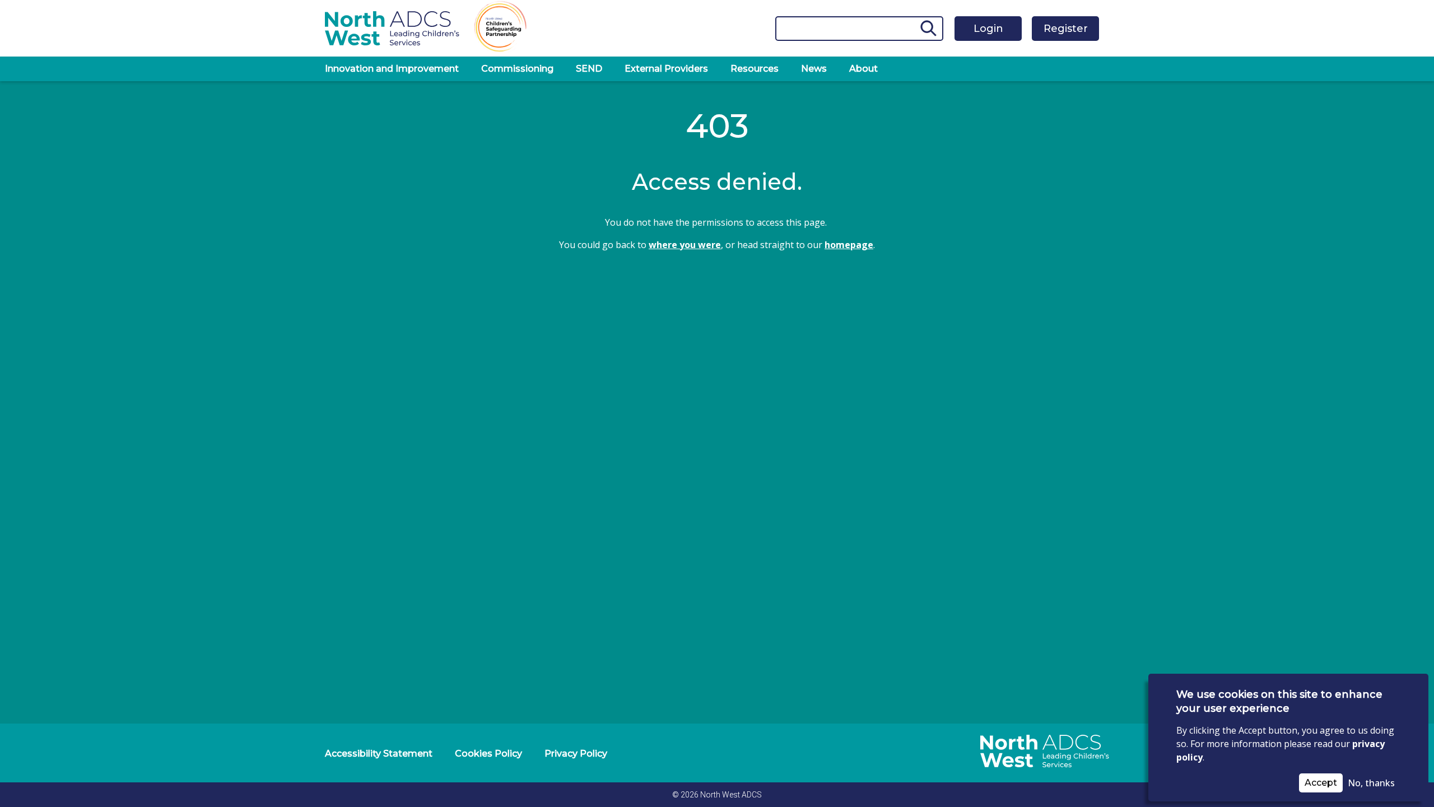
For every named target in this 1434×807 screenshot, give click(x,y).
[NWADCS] (1039, 775)
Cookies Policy (488, 753)
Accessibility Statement (378, 753)
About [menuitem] (863, 68)
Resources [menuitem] (754, 68)
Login (988, 28)
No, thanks (1371, 783)
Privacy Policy (575, 753)
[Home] (392, 28)
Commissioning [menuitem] (517, 68)
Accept (1321, 782)
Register (1066, 28)
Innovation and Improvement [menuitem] (392, 68)
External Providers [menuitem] (666, 68)
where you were (685, 245)
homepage (849, 245)
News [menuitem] (814, 68)
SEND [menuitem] (589, 68)
